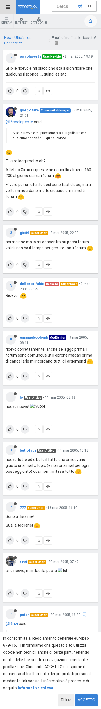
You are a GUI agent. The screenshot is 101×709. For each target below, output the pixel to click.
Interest (21, 22)
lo (21, 397)
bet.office (28, 450)
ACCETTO (86, 700)
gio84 (24, 233)
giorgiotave (29, 110)
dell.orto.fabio (32, 284)
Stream (6, 22)
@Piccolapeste (19, 122)
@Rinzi (12, 623)
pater (24, 615)
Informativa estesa (35, 688)
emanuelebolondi (34, 337)
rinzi (23, 562)
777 (23, 508)
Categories (39, 22)
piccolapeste (30, 56)
